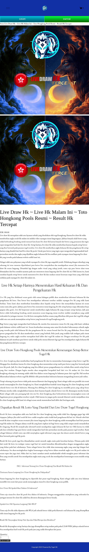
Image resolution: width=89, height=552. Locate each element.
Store (2, 24)
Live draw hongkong (8, 361)
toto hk (68, 370)
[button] (5, 541)
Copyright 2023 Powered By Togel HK (44, 547)
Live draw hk (5, 235)
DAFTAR (67, 19)
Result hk (3, 414)
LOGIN (22, 19)
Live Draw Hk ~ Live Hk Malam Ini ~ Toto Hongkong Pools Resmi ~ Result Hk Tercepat (38, 24)
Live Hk (3, 297)
